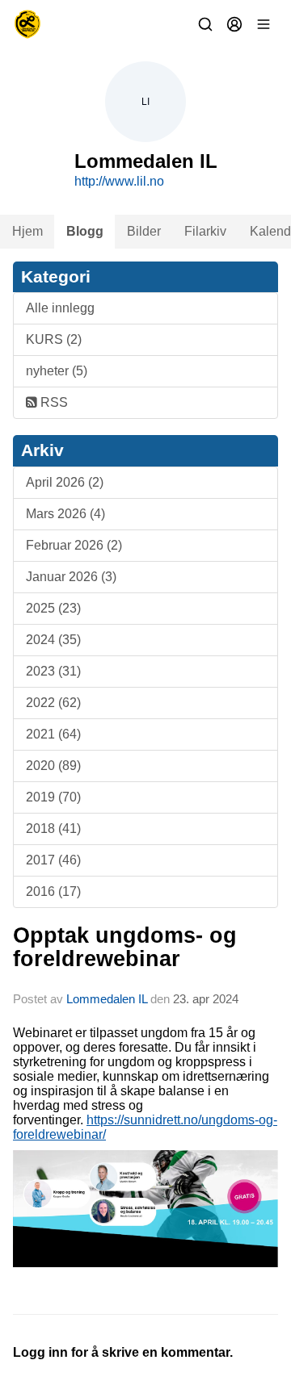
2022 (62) (53, 702)
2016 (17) (53, 891)
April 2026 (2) (64, 482)
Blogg (84, 231)
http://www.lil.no (119, 181)
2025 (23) (53, 608)
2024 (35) (53, 640)
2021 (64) (53, 734)
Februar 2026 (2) (74, 545)
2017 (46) (53, 860)
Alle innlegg (60, 308)
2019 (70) (53, 797)
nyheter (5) (56, 371)
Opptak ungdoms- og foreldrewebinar (125, 947)
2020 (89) (53, 765)
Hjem (27, 231)
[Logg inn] (234, 24)
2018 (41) (53, 828)
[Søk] (205, 24)
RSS (52, 402)
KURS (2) (54, 339)
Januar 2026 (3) (71, 577)
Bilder (144, 231)
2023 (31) (53, 671)
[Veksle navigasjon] (263, 24)
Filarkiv (205, 231)
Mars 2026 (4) (65, 514)
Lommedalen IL (106, 999)
